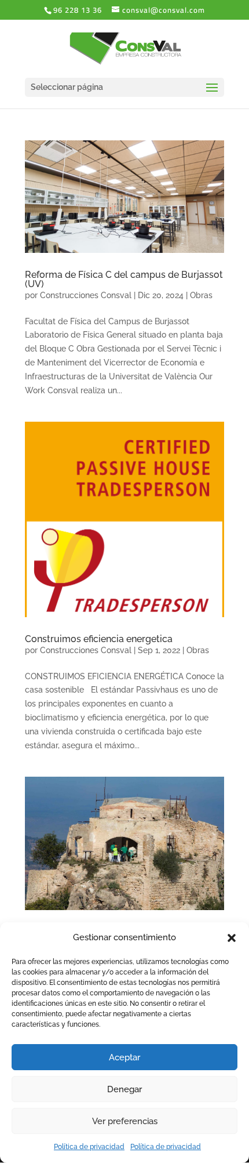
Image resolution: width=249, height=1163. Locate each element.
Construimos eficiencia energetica (99, 638)
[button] (231, 938)
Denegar (124, 1089)
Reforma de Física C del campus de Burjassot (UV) (124, 279)
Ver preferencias (125, 1121)
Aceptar (124, 1057)
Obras (201, 295)
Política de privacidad (89, 1147)
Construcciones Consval (85, 295)
